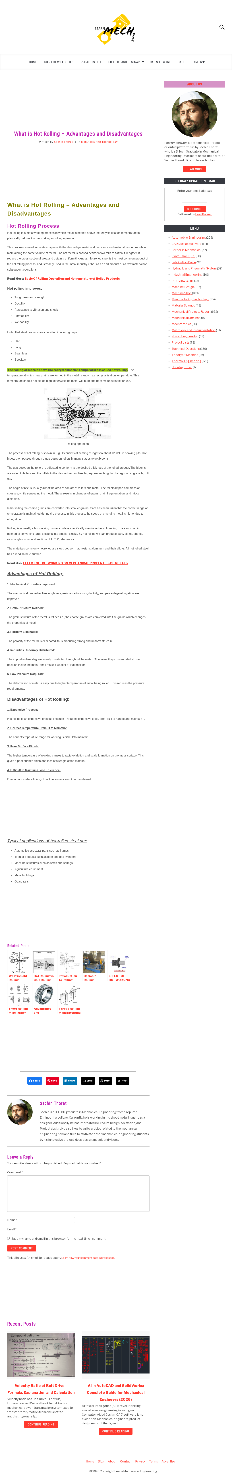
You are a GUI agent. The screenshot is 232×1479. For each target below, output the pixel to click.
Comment (15, 1172)
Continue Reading (41, 1424)
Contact (126, 1461)
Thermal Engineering (186, 361)
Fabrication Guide (184, 262)
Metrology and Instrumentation (194, 330)
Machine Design (183, 287)
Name (12, 1220)
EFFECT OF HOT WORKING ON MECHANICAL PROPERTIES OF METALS (75, 563)
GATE (181, 62)
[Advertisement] (78, 104)
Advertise (168, 1461)
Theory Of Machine (185, 355)
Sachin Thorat (63, 141)
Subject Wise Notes (59, 62)
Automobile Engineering (189, 237)
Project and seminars (124, 62)
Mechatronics (181, 324)
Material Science (183, 305)
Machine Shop (182, 293)
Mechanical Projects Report (191, 311)
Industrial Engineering (187, 274)
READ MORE (194, 169)
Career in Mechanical (186, 250)
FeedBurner (203, 214)
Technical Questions (186, 348)
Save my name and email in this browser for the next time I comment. (58, 1238)
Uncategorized (182, 367)
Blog (101, 1461)
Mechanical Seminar (186, 318)
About (112, 1461)
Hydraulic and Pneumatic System (194, 268)
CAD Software (160, 62)
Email (11, 1229)
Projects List (91, 62)
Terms (153, 1461)
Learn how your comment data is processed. (88, 1257)
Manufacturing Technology (99, 141)
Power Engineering (185, 336)
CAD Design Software (187, 244)
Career (197, 62)
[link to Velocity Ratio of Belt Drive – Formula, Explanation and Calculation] (41, 1355)
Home (33, 62)
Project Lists (180, 342)
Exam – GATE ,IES (183, 256)
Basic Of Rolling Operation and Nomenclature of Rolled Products (72, 278)
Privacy (140, 1461)
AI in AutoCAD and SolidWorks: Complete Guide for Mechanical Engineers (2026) (116, 1392)
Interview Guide (183, 281)
